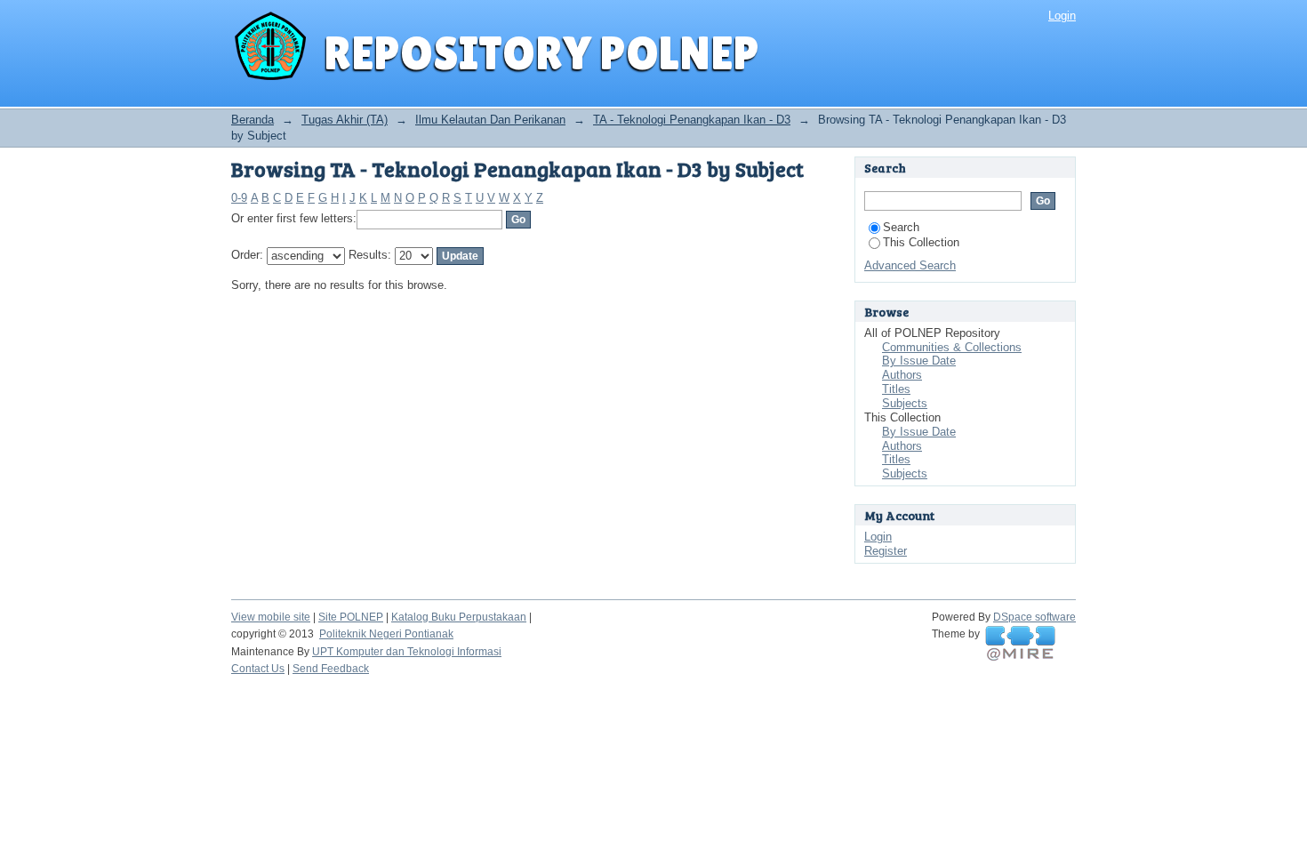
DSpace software (1034, 617)
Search (901, 227)
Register (885, 550)
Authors (902, 374)
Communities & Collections (952, 347)
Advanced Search (910, 265)
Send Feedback (331, 668)
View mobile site (270, 617)
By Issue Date (919, 360)
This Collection (921, 242)
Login (1062, 15)
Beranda (252, 119)
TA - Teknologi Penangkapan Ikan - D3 (691, 119)
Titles (896, 389)
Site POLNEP (350, 617)
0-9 (239, 197)
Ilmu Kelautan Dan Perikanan (490, 119)
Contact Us (258, 668)
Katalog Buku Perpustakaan (458, 617)
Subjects (904, 403)
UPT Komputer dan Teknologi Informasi (406, 652)
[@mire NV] (1020, 644)
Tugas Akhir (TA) (344, 119)
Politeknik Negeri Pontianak (386, 634)
